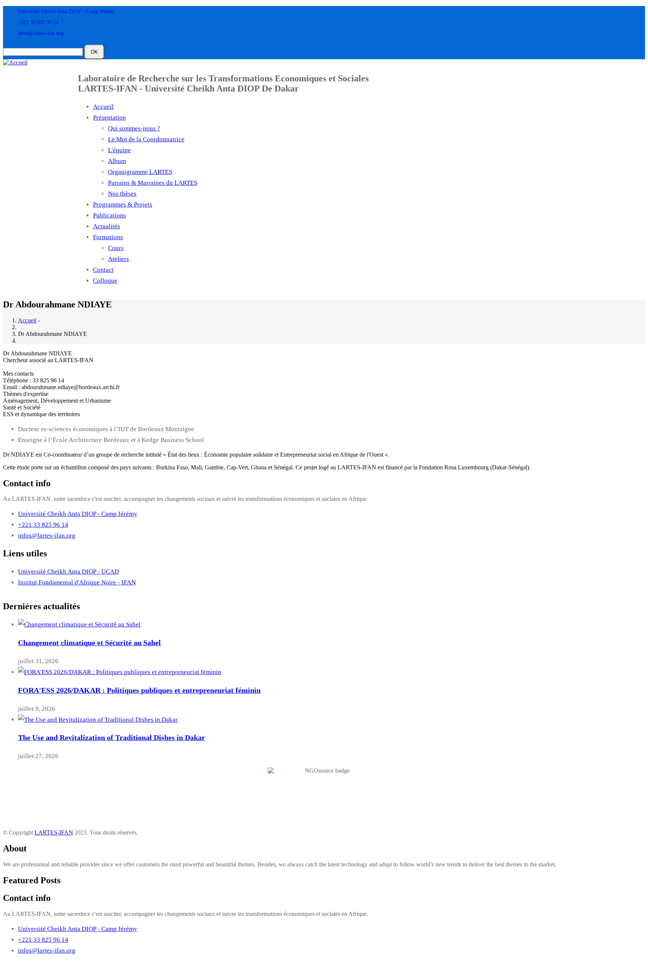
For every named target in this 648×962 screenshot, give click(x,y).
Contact (103, 269)
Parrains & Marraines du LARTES (152, 182)
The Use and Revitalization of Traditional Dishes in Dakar (111, 737)
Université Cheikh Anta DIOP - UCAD (68, 571)
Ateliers (118, 258)
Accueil (103, 106)
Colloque (105, 280)
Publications (109, 215)
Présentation (109, 117)
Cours (116, 248)
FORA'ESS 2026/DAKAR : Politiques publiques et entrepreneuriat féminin (139, 690)
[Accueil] (15, 62)
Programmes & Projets (122, 204)
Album (117, 161)
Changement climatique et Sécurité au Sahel (89, 642)
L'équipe (119, 150)
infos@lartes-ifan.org (40, 33)
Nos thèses (122, 193)
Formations (108, 237)
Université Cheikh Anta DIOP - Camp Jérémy (66, 11)
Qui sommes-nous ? (134, 128)
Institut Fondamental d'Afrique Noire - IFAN (77, 582)
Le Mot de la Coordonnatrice (146, 139)
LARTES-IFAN (53, 832)
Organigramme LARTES (140, 171)
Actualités (106, 226)
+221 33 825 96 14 (38, 22)
